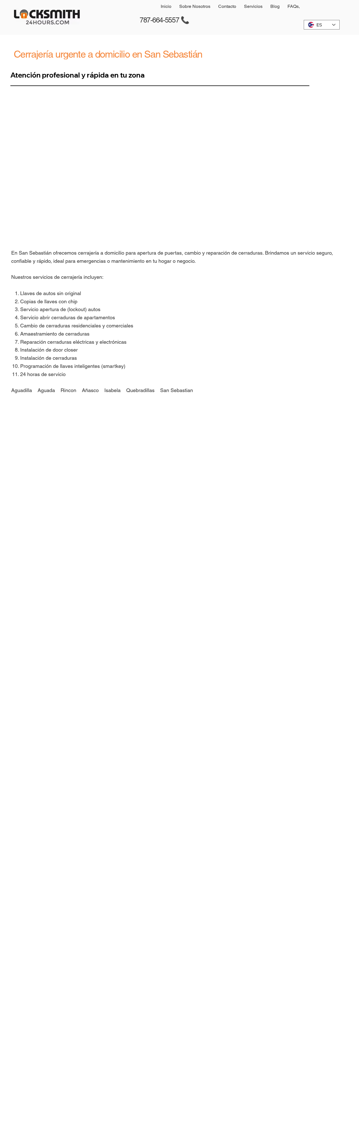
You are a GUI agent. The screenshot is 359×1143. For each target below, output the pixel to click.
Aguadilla (21, 390)
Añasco (90, 390)
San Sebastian (176, 390)
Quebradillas (140, 390)
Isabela (113, 390)
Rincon (68, 390)
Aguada (46, 390)
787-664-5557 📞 (164, 20)
